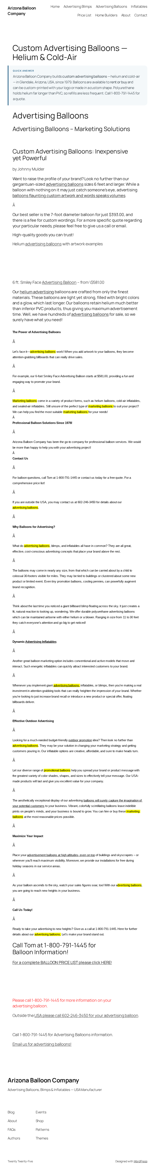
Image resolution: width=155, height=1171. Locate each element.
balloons (20, 195)
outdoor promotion (80, 740)
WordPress (140, 1161)
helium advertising (37, 291)
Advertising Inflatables (41, 641)
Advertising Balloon (59, 282)
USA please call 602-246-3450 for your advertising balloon (86, 1015)
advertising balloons (64, 184)
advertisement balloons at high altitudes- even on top (61, 855)
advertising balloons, (66, 685)
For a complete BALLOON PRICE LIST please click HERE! (62, 962)
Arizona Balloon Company (22, 10)
